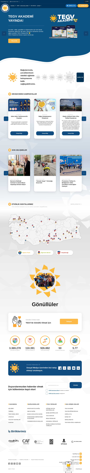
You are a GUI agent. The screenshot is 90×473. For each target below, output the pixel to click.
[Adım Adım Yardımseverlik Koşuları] (19, 105)
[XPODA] (39, 442)
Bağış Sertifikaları (52, 412)
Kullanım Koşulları (12, 459)
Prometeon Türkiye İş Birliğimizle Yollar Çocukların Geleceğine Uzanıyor (69, 183)
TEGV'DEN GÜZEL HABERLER (73, 422)
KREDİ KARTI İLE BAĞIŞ (33, 408)
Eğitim (18, 5)
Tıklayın (14, 41)
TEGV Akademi (69, 408)
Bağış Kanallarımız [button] (24, 5)
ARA (87, 1)
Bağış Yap (80, 77)
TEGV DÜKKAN (50, 415)
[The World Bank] (51, 442)
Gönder (75, 385)
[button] (59, 368)
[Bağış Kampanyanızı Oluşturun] (45, 105)
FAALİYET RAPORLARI (14, 419)
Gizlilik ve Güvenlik (24, 459)
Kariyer (10, 422)
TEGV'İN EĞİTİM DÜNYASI (71, 411)
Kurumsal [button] (13, 5)
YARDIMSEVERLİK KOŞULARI (35, 421)
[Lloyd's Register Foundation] (26, 442)
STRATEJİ (11, 416)
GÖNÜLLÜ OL (68, 414)
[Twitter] (14, 464)
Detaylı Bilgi (19, 133)
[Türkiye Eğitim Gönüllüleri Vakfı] (5, 5)
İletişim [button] (38, 5)
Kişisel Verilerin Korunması (37, 459)
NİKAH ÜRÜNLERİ (50, 418)
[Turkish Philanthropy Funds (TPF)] (14, 442)
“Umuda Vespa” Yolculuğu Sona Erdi (44, 181)
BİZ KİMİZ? (11, 408)
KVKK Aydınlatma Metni (54, 390)
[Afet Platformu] (64, 442)
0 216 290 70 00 (75, 456)
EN (22, 1)
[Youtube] (17, 464)
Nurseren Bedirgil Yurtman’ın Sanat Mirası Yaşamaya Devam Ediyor (18, 182)
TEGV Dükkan (33, 5)
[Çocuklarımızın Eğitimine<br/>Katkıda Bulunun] (68, 467)
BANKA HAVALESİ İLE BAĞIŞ (34, 414)
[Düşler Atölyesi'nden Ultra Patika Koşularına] (71, 105)
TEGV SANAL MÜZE (13, 414)
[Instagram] (12, 464)
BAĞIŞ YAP (68, 416)
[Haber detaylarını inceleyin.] (19, 165)
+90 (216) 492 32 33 (74, 459)
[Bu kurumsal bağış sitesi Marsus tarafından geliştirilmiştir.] (79, 469)
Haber (11, 179)
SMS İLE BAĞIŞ (31, 411)
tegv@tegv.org (76, 453)
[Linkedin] (20, 464)
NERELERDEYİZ (76, 204)
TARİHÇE (10, 411)
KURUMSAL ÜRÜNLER (52, 421)
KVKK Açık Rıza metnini (54, 393)
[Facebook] (9, 464)
